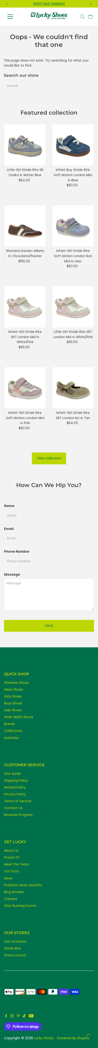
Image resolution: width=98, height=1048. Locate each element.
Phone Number (16, 551)
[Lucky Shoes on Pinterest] (18, 1016)
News (8, 878)
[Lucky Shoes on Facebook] (6, 1016)
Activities (11, 738)
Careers (10, 899)
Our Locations (15, 941)
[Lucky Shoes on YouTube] (31, 1016)
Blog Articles (14, 892)
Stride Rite (12, 948)
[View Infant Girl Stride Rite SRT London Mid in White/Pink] (25, 306)
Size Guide (12, 773)
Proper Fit (12, 857)
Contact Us (13, 808)
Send (49, 625)
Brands (9, 724)
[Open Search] (82, 16)
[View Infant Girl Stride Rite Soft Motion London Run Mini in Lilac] (73, 225)
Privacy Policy (15, 794)
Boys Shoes (13, 703)
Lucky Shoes (44, 1038)
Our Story (11, 871)
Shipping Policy (16, 780)
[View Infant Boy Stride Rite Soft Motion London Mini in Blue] (73, 145)
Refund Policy (15, 787)
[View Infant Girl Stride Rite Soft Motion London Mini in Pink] (25, 387)
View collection (49, 458)
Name (9, 506)
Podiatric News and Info (23, 885)
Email (9, 529)
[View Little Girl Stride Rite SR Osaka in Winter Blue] (25, 145)
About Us (11, 850)
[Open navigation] (15, 16)
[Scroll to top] (88, 1035)
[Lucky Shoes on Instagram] (12, 1016)
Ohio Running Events (20, 906)
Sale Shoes (13, 710)
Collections (13, 731)
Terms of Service (17, 801)
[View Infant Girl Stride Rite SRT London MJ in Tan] (73, 387)
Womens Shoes (16, 683)
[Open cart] (90, 16)
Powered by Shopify (73, 1038)
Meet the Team (16, 864)
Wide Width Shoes (18, 717)
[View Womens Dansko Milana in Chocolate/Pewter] (25, 225)
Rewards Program (18, 815)
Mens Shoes (13, 689)
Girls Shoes (13, 696)
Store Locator (15, 955)
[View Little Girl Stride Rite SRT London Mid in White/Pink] (73, 306)
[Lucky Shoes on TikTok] (24, 1016)
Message (12, 574)
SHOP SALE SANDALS (49, 3)
